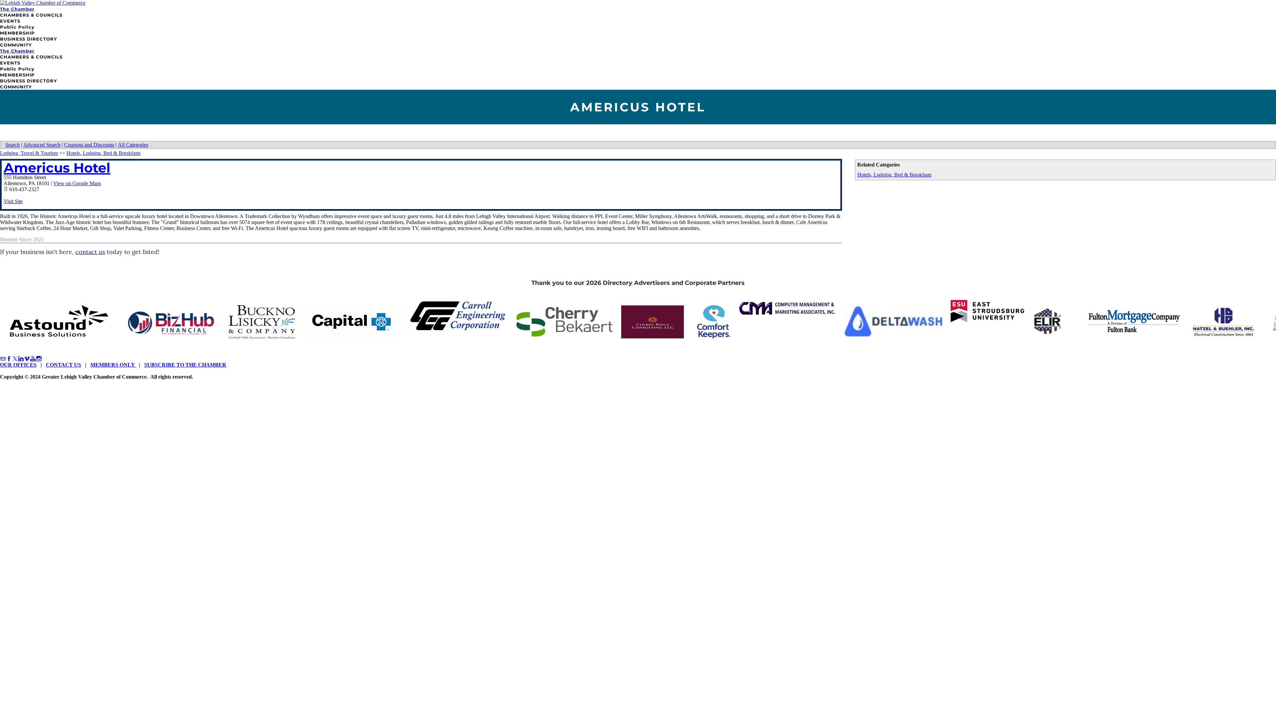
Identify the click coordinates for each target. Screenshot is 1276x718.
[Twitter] (15, 359)
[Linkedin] (21, 359)
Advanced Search (41, 145)
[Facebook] (9, 359)
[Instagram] (39, 359)
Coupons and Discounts (89, 145)
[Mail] (3, 359)
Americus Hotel (57, 168)
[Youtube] (33, 359)
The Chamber (17, 9)
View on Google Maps (77, 183)
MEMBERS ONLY (113, 365)
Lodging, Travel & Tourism (29, 153)
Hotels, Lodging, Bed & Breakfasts (894, 175)
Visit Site (13, 201)
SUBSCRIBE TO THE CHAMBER (185, 365)
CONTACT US (63, 365)
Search (12, 145)
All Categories (133, 145)
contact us (90, 252)
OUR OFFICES (18, 365)
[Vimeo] (27, 359)
